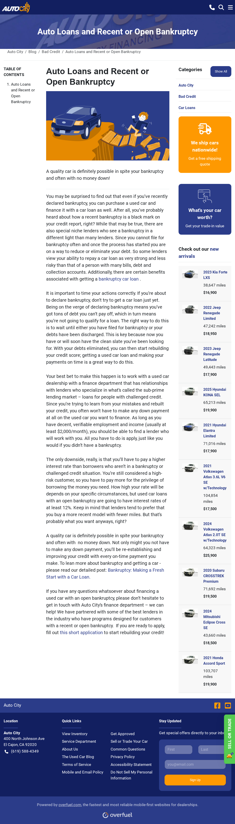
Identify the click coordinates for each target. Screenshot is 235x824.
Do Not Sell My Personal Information (131, 775)
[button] (212, 7)
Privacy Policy (123, 756)
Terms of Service (76, 764)
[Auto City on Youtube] (226, 705)
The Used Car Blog (78, 756)
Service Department (79, 741)
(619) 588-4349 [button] (25, 751)
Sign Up (195, 780)
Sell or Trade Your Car (129, 741)
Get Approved (123, 733)
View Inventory (74, 733)
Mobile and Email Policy (82, 772)
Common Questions (128, 749)
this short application (82, 632)
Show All (221, 71)
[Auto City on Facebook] (217, 705)
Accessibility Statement (131, 764)
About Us (70, 749)
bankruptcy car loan (119, 279)
